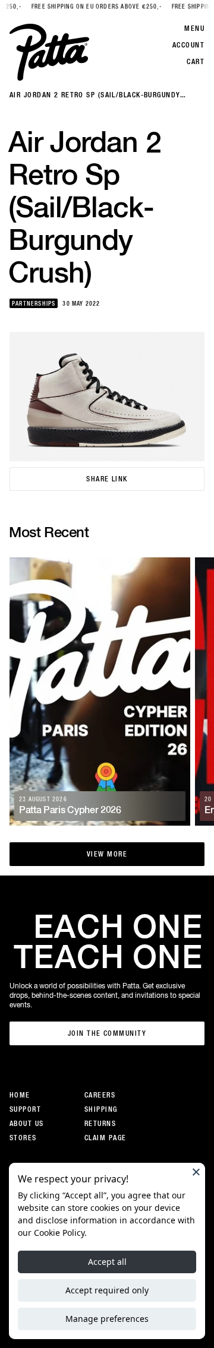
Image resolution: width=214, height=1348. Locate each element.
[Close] (196, 1172)
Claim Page (105, 1138)
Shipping (101, 1109)
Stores (23, 1138)
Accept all (107, 1261)
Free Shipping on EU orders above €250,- (91, 7)
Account (188, 45)
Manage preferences (107, 1318)
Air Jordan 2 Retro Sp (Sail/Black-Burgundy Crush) (95, 95)
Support (25, 1109)
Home (20, 1095)
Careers (99, 1095)
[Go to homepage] (49, 52)
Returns (100, 1123)
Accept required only (107, 1290)
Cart (195, 62)
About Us (27, 1123)
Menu (194, 28)
